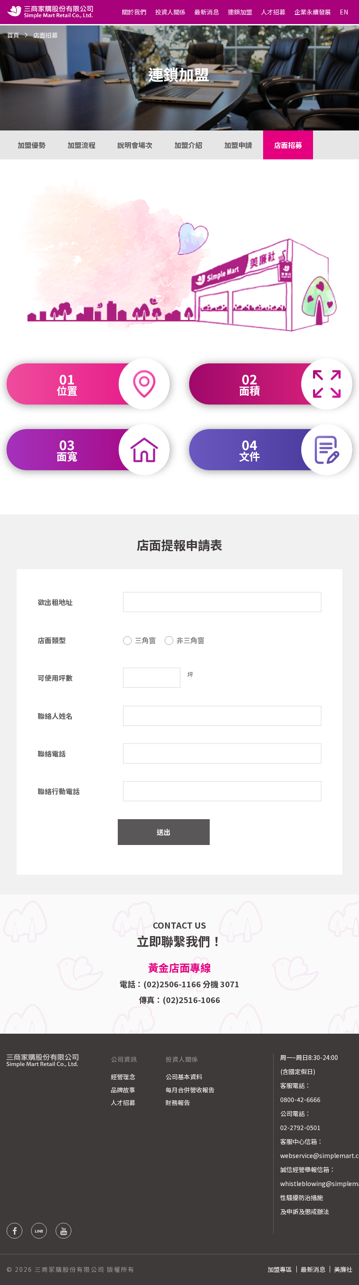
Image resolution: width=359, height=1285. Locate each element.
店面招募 (288, 145)
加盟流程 (81, 145)
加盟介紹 (188, 145)
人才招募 (273, 11)
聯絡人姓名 (55, 716)
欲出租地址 (55, 602)
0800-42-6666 (300, 1099)
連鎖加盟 (240, 11)
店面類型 (52, 640)
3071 (229, 983)
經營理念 (123, 1076)
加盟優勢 (32, 145)
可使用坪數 (55, 677)
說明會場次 (134, 145)
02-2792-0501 (300, 1127)
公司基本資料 (183, 1076)
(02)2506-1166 (172, 983)
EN (344, 11)
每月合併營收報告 (190, 1089)
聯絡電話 (52, 753)
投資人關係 (170, 11)
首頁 (13, 35)
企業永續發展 (312, 11)
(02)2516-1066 (191, 999)
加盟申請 (238, 145)
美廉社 (343, 1269)
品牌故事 (123, 1089)
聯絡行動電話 (59, 791)
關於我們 (134, 11)
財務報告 (177, 1102)
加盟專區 (279, 1269)
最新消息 (206, 11)
